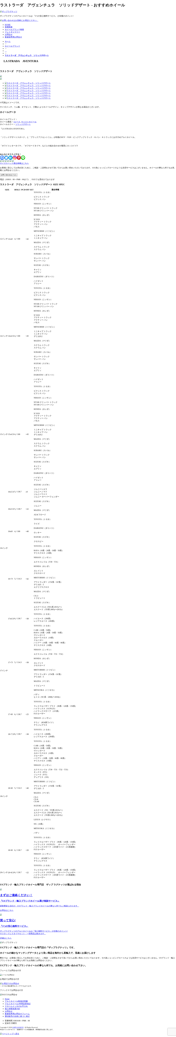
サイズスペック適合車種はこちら (14, 163)
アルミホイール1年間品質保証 (18, 1004)
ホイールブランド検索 (14, 29)
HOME (8, 25)
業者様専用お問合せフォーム (17, 1014)
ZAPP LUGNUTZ (18, 1027)
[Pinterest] (19, 158)
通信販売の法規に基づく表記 (17, 1016)
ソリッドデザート (23, 124)
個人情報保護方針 (12, 1009)
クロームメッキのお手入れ (16, 1006)
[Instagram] (15, 158)
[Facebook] (2, 158)
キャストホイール (29, 122)
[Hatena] (10, 158)
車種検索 (8, 27)
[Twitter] (6, 158)
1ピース (17, 122)
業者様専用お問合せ (13, 37)
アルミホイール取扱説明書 (16, 1001)
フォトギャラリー (12, 32)
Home (7, 999)
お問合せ (8, 34)
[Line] (23, 158)
